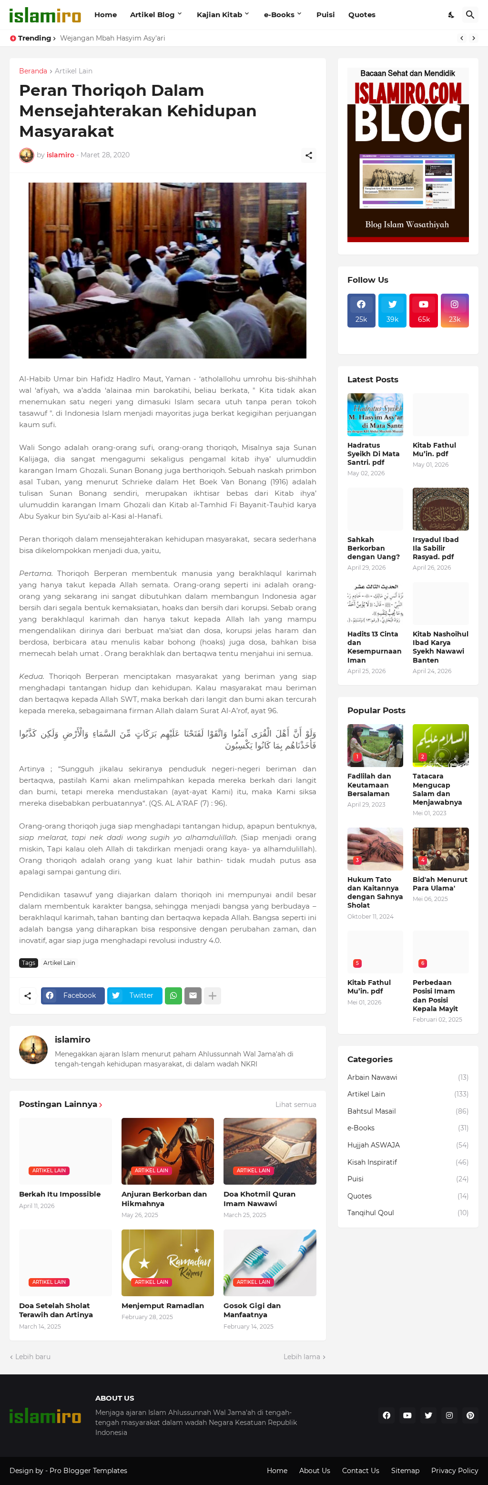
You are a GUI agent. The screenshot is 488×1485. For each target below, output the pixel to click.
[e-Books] (392, 342)
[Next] (473, 38)
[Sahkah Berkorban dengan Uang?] (375, 509)
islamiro (73, 1039)
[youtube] (407, 1415)
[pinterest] (470, 1415)
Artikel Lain (73, 71)
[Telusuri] (470, 15)
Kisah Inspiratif (408, 1162)
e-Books (279, 14)
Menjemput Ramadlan (163, 1305)
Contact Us (360, 1470)
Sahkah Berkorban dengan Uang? (373, 548)
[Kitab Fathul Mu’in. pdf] (441, 414)
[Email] (193, 995)
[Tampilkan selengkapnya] (212, 995)
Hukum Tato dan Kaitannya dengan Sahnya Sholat (375, 892)
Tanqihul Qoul (408, 1212)
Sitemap (405, 1470)
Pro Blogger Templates (88, 1470)
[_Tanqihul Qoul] (423, 333)
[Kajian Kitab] (361, 333)
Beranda (33, 71)
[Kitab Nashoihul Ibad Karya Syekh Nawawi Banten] (441, 603)
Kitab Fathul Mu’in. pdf (434, 449)
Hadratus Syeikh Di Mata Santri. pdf (373, 454)
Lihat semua (295, 1104)
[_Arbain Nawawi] (392, 333)
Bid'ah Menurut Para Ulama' (440, 883)
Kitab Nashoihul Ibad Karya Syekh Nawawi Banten (440, 647)
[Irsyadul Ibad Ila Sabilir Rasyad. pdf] (441, 509)
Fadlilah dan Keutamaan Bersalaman (369, 785)
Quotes (362, 14)
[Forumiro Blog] (408, 240)
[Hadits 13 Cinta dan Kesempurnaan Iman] (375, 603)
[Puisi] (361, 342)
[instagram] (449, 1415)
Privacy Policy (454, 1470)
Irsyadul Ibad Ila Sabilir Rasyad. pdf (436, 548)
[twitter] (428, 1415)
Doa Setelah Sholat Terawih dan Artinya (56, 1310)
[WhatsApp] (173, 995)
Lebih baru (33, 1356)
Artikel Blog (152, 14)
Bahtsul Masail (408, 1111)
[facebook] (386, 1415)
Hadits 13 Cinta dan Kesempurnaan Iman (374, 647)
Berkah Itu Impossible (60, 1193)
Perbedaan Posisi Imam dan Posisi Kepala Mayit (435, 995)
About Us (314, 1470)
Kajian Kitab (219, 14)
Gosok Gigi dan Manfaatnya (252, 1310)
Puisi (325, 14)
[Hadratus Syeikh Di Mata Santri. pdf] (375, 414)
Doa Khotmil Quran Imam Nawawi (259, 1198)
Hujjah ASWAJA (408, 1145)
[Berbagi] (308, 155)
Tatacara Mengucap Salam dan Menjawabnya (437, 789)
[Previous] (462, 38)
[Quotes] (455, 333)
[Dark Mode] (452, 15)
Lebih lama (302, 1356)
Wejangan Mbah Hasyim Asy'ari (112, 38)
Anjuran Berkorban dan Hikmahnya (164, 1198)
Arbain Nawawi (408, 1077)
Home (105, 14)
